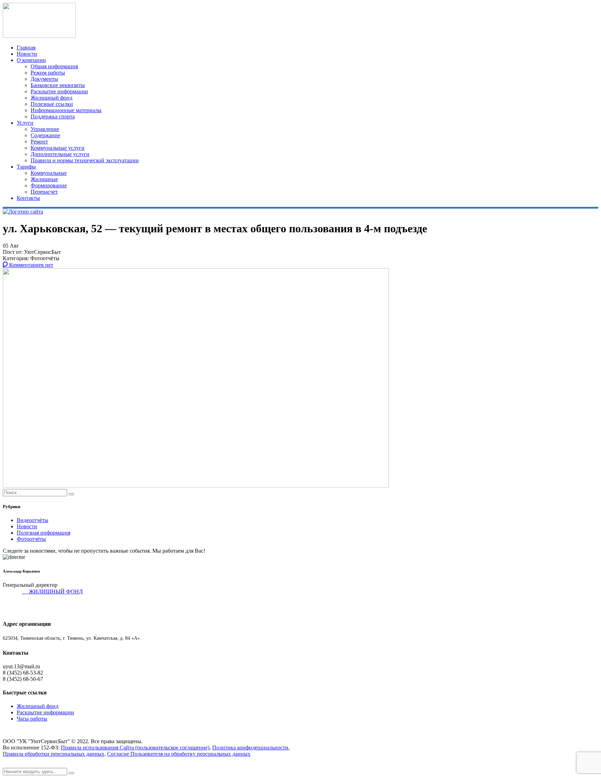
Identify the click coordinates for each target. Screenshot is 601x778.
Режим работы (48, 73)
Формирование (49, 185)
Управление (45, 129)
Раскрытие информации (59, 91)
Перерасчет (44, 192)
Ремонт (39, 142)
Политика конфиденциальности (250, 747)
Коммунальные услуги (58, 148)
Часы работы (32, 719)
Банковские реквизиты (58, 85)
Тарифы (26, 167)
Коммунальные (49, 173)
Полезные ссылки (52, 104)
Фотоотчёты (31, 539)
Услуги (25, 123)
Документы (44, 79)
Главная (26, 47)
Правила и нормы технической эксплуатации (85, 160)
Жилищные (44, 179)
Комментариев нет (30, 265)
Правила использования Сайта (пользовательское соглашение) (135, 747)
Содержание (45, 135)
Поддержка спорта (53, 116)
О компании (31, 60)
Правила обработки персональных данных (53, 754)
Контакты (28, 198)
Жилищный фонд (51, 98)
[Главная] (23, 212)
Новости (27, 54)
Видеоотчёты (32, 520)
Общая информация (54, 66)
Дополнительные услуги (60, 154)
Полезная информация (43, 533)
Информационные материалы (66, 110)
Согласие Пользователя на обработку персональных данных (178, 754)
